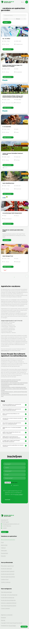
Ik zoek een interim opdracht (7, 571)
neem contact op (5, 350)
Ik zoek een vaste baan (6, 568)
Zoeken (6, 22)
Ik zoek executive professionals (8, 600)
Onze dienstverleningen (6, 592)
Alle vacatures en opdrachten (8, 539)
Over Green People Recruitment (8, 605)
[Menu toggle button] (26, 2)
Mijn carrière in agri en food (7, 566)
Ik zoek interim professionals (7, 597)
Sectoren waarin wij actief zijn (8, 576)
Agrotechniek (4, 545)
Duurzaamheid (4, 553)
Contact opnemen (5, 608)
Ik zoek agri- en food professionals (9, 594)
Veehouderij (4, 550)
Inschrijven (6, 240)
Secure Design (12, 625)
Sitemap (3, 620)
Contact (4, 532)
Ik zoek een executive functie (7, 574)
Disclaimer (3, 617)
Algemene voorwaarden (6, 614)
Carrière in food (4, 579)
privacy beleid (18, 494)
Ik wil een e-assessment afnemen (8, 603)
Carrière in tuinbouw (5, 582)
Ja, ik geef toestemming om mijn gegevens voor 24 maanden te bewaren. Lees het (14, 492)
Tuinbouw (3, 547)
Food (2, 542)
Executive (3, 556)
